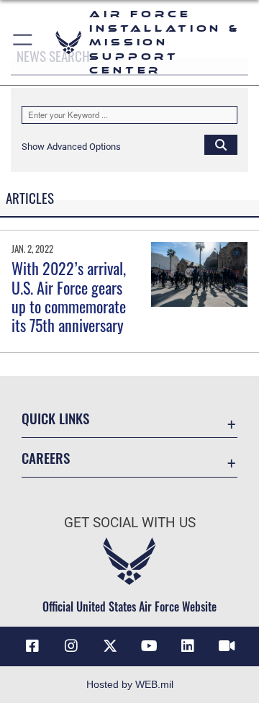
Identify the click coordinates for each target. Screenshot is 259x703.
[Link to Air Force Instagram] (71, 646)
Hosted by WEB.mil (129, 684)
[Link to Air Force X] (110, 646)
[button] (23, 42)
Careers (46, 457)
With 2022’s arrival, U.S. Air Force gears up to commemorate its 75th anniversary (69, 296)
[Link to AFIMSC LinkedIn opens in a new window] (188, 646)
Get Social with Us (130, 522)
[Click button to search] (220, 144)
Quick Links (55, 418)
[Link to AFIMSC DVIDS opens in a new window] (226, 646)
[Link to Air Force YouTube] (149, 646)
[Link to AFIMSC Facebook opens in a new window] (32, 646)
